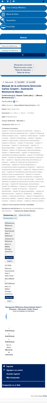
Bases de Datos (12, 14)
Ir (22, 55)
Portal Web (10, 26)
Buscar (23, 37)
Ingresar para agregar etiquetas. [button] (25, 211)
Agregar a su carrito (15, 370)
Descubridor (11, 20)
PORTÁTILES (9, 331)
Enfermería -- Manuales (15, 121)
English (21, 401)
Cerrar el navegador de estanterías (23, 311)
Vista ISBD (32, 82)
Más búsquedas (13, 377)
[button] (7, 1)
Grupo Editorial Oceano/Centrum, (25, 105)
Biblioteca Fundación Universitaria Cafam (2, 1)
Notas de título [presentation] (24, 215)
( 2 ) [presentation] (10, 215)
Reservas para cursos (23, 67)
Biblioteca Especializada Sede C (9, 230)
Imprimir (10, 366)
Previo (6, 316)
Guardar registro (13, 374)
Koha (45, 396)
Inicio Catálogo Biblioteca (16, 7)
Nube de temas (23, 72)
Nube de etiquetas (23, 69)
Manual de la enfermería (9, 352)
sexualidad (30, 204)
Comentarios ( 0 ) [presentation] (10, 218)
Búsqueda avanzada (23, 64)
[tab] (10, 215)
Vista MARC (20, 82)
